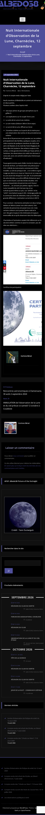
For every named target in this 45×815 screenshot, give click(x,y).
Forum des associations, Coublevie (26, 617)
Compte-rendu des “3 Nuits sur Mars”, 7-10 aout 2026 (23, 784)
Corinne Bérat (11, 91)
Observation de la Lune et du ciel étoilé (25, 639)
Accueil (22, 52)
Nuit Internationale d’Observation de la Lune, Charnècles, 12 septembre (24, 55)
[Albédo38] (22, 4)
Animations (25, 91)
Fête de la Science (18, 658)
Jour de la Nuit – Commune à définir (26, 690)
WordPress (24, 808)
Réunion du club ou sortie (22, 606)
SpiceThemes (25, 810)
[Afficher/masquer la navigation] (22, 19)
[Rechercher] (9, 570)
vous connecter (18, 456)
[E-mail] (22, 369)
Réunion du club (18, 627)
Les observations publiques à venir (16, 797)
